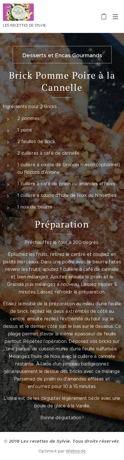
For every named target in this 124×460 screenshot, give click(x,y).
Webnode (76, 451)
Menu (115, 16)
